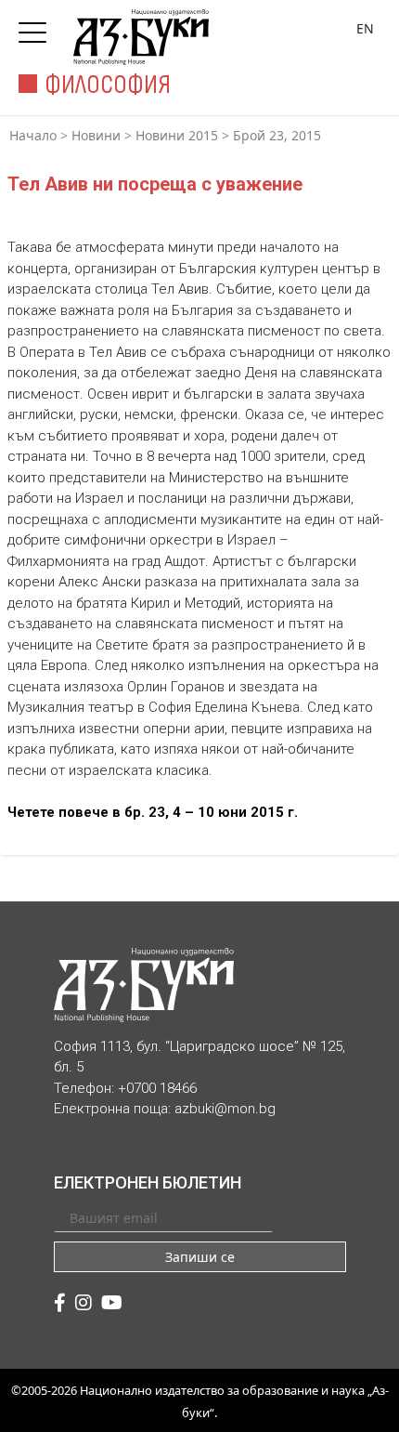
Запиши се (200, 1257)
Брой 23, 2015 (277, 135)
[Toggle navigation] (37, 27)
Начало (33, 135)
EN (365, 28)
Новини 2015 (176, 135)
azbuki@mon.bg (225, 1108)
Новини (96, 135)
